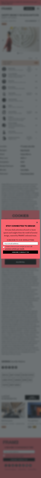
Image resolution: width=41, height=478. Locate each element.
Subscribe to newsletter (20, 252)
